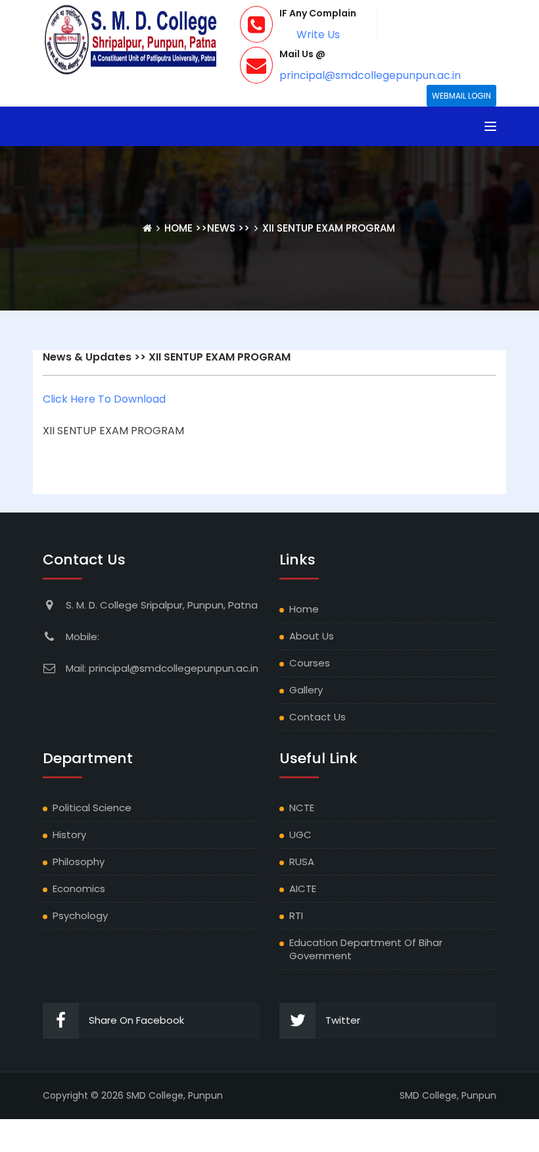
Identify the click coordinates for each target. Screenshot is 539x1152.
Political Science (92, 807)
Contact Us (317, 717)
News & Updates (87, 356)
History (69, 834)
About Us (311, 636)
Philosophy (79, 861)
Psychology (80, 915)
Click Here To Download (104, 399)
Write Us (318, 34)
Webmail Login (461, 95)
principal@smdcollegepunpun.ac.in (370, 75)
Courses (309, 663)
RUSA (301, 861)
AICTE (302, 888)
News (221, 228)
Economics (79, 888)
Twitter (342, 1020)
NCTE (301, 807)
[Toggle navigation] (490, 126)
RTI (296, 915)
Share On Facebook (136, 1020)
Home (179, 228)
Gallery (306, 690)
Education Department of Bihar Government (365, 949)
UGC (300, 834)
